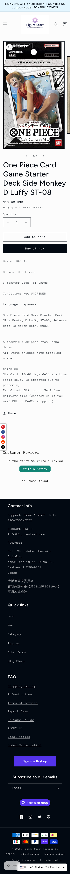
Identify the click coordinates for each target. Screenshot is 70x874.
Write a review (35, 468)
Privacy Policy (21, 719)
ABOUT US (15, 728)
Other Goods (17, 652)
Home (11, 616)
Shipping (8, 207)
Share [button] (12, 413)
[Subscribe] (57, 788)
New (10, 625)
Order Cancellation (24, 745)
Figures (13, 643)
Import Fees (18, 711)
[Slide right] (43, 156)
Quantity (9, 214)
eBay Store (16, 661)
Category (14, 634)
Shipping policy (22, 686)
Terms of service (23, 703)
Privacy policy (54, 854)
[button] (5, 24)
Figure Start (33, 849)
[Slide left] (26, 156)
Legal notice (19, 736)
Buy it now (35, 248)
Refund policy (20, 694)
